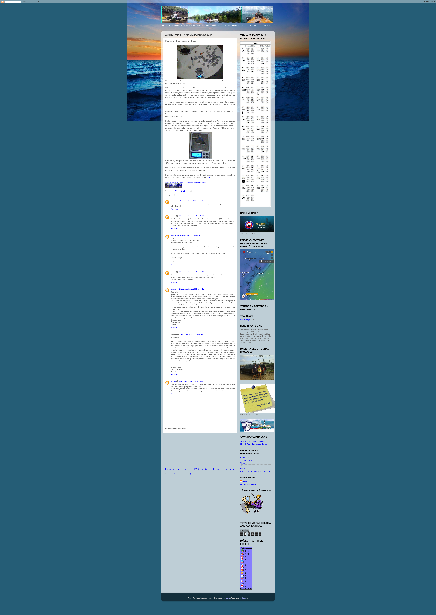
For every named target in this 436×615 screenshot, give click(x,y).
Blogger (244, 598)
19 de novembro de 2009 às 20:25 (191, 201)
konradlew (226, 598)
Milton (173, 216)
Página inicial (200, 469)
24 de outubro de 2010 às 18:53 (191, 334)
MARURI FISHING (246, 460)
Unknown (174, 201)
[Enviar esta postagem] (190, 191)
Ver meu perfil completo (248, 484)
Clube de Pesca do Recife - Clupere (253, 441)
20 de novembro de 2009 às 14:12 (191, 272)
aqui (208, 177)
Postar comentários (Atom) (181, 474)
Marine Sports (245, 458)
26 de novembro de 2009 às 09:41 (191, 289)
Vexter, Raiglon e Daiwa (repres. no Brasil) (255, 471)
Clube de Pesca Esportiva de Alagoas (253, 444)
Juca (173, 235)
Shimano (243, 463)
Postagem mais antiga (224, 469)
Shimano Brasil (245, 466)
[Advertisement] (200, 450)
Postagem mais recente (176, 469)
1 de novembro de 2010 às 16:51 (191, 381)
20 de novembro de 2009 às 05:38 (191, 216)
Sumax (242, 468)
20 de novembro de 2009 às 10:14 (187, 235)
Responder (175, 209)
